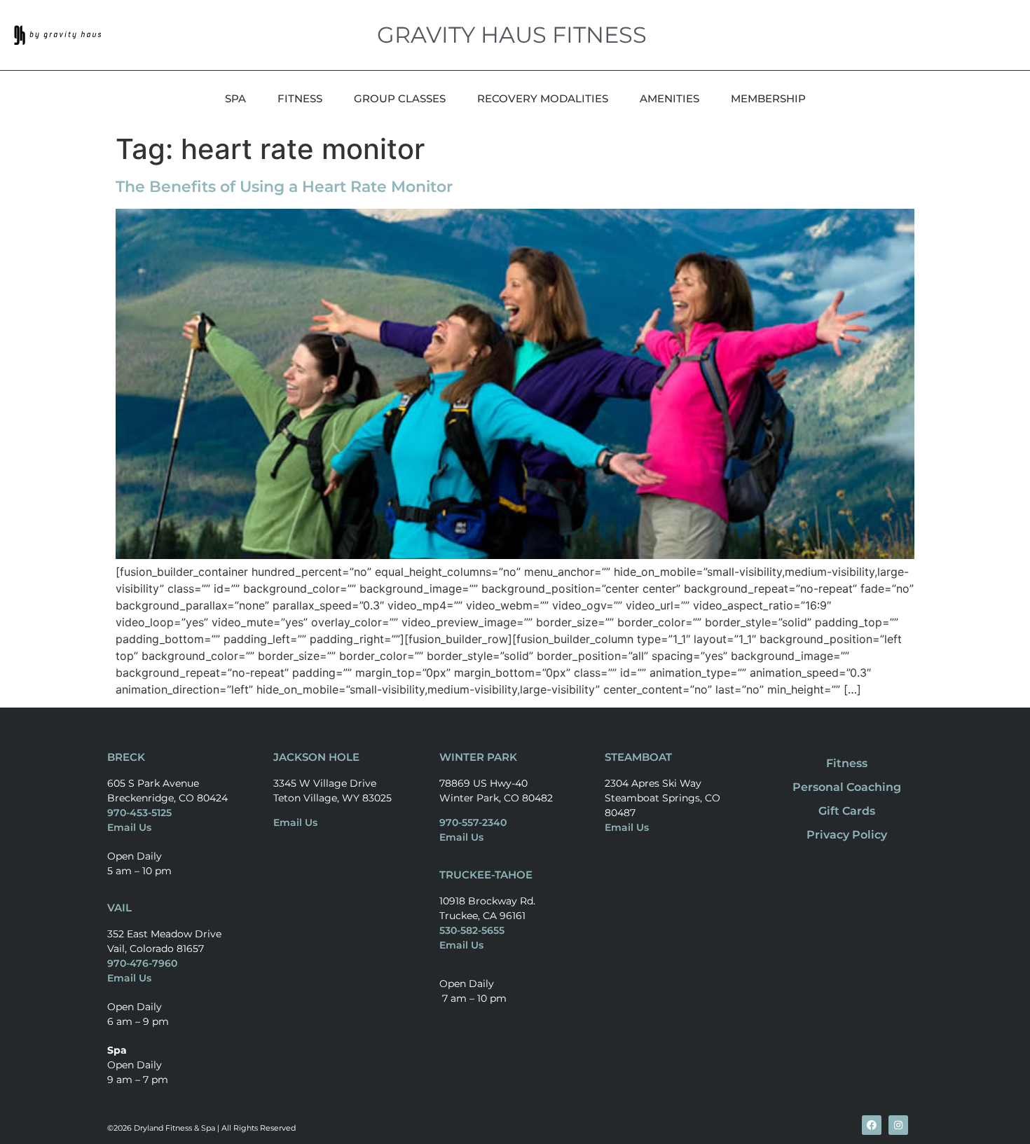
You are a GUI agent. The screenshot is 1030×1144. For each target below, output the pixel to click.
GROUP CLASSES (400, 98)
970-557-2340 (473, 822)
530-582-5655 (471, 930)
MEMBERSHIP (768, 98)
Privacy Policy (846, 834)
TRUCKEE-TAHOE (486, 874)
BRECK (126, 757)
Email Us (129, 827)
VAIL (119, 907)
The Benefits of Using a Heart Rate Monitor (284, 186)
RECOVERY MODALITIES (542, 98)
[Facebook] (871, 1125)
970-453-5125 (139, 812)
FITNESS (299, 98)
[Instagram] (898, 1125)
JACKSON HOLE (316, 757)
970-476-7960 (142, 963)
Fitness (846, 763)
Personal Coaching (846, 787)
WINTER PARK (478, 757)
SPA (235, 98)
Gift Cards (846, 811)
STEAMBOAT (638, 757)
